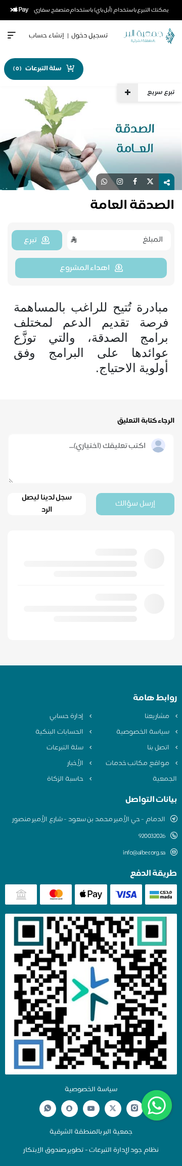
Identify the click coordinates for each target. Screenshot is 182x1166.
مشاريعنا (158, 716)
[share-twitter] (150, 181)
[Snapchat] (69, 1108)
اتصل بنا (158, 747)
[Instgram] (134, 1108)
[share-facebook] (135, 181)
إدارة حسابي (67, 716)
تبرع (30, 240)
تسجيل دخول (89, 35)
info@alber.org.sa (144, 853)
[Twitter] (112, 1108)
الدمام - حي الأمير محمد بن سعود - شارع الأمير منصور (88, 819)
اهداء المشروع (85, 268)
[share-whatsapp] (104, 181)
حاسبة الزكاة (65, 779)
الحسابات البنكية (59, 732)
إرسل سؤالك (135, 504)
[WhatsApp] (47, 1108)
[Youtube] (91, 1108)
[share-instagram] (120, 181)
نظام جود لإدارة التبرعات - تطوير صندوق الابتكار (91, 1150)
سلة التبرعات (65, 747)
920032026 (152, 836)
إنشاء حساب (46, 35)
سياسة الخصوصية (143, 732)
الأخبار (76, 763)
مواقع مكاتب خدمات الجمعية (141, 771)
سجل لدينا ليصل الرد (47, 504)
